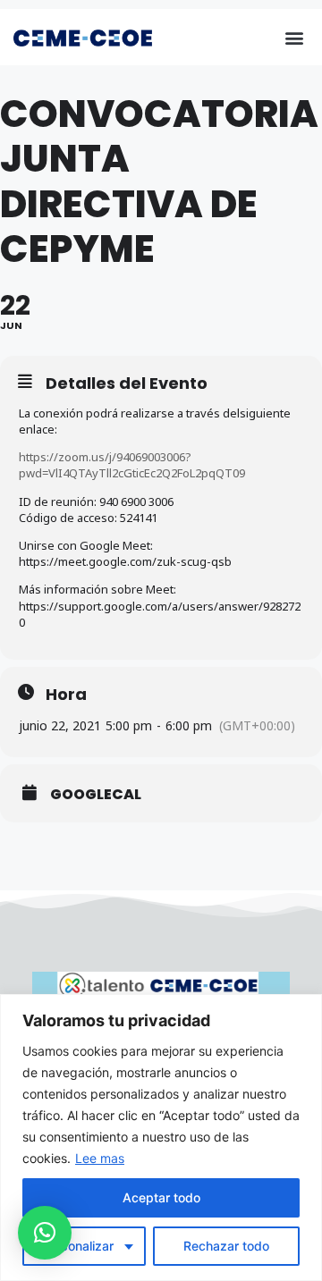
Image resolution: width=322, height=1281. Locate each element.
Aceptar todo (161, 1197)
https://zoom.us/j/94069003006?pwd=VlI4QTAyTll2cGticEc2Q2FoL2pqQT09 (132, 465)
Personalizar (77, 1245)
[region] (161, 1137)
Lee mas (99, 1158)
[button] (294, 37)
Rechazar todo (226, 1245)
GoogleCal (95, 795)
